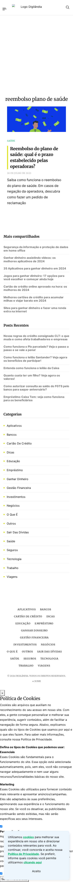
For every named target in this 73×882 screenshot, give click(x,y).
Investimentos (16, 497)
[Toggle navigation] (4, 8)
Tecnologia (14, 559)
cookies (28, 837)
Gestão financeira (19, 488)
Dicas (10, 452)
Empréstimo (15, 470)
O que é (12, 514)
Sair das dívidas (18, 532)
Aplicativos (14, 425)
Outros (11, 523)
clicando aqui (33, 862)
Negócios (13, 505)
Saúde (11, 541)
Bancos (11, 434)
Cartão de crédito (19, 443)
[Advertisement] (36, 56)
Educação (13, 461)
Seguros (12, 550)
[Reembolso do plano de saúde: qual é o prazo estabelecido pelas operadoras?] (36, 124)
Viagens (12, 576)
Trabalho (12, 568)
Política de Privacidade (23, 854)
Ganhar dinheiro (17, 479)
